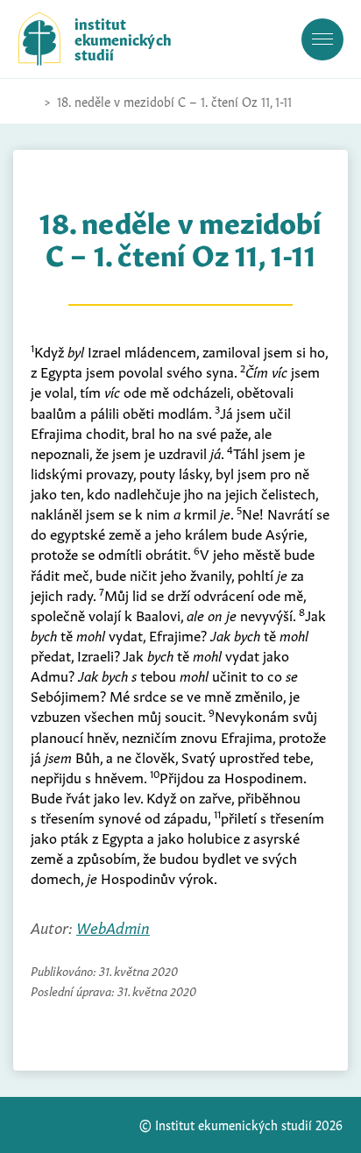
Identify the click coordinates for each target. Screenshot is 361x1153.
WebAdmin (113, 926)
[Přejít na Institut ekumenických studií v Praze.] (27, 101)
